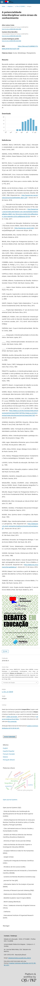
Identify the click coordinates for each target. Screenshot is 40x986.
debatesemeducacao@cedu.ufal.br (19, 958)
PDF (6, 651)
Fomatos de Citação (9, 682)
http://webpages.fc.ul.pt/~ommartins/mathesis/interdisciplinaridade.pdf (20, 526)
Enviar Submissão (9, 737)
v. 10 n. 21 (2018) (20, 6)
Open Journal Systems (10, 800)
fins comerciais (12, 721)
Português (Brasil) (9, 760)
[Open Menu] (2, 2)
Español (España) (8, 751)
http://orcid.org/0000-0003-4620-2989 (11, 29)
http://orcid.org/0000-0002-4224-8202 (11, 41)
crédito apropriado (11, 716)
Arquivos (10, 6)
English (5, 748)
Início (3, 6)
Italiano (5, 757)
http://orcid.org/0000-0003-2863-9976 (11, 36)
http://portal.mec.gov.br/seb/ (24, 228)
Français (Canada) (9, 754)
